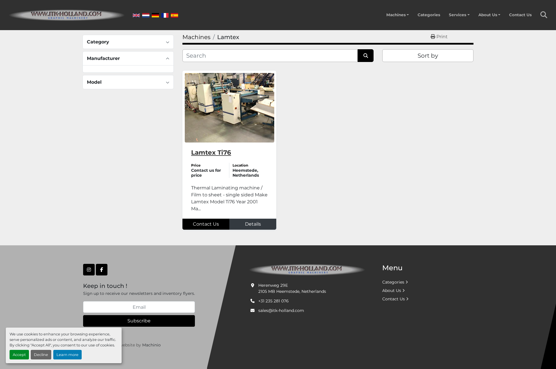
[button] (397, 15)
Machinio (151, 345)
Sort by (428, 55)
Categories (429, 14)
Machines (396, 14)
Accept (19, 354)
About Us (487, 14)
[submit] (366, 55)
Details (253, 224)
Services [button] (457, 14)
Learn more (67, 354)
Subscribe (139, 321)
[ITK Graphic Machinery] (307, 269)
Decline (41, 354)
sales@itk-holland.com (281, 310)
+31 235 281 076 (273, 301)
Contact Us (520, 14)
